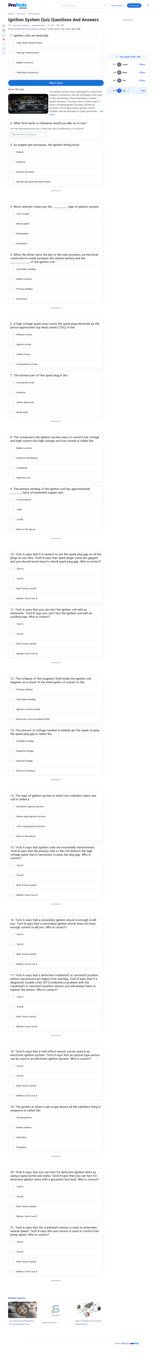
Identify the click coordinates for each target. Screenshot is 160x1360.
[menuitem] (116, 6)
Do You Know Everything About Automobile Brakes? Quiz (21, 1322)
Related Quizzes (16, 1298)
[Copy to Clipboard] (4, 48)
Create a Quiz (134, 6)
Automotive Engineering (20, 25)
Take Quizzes (116, 6)
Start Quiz (56, 83)
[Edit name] (128, 91)
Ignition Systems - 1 (50, 1323)
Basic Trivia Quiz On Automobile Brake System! (88, 1322)
